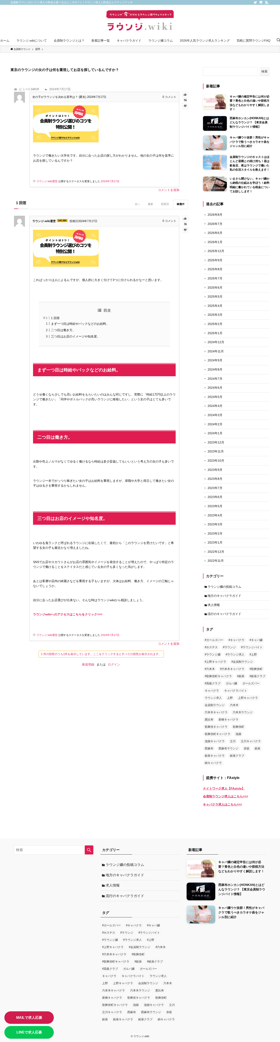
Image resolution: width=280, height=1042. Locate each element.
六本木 (234, 705)
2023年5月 (215, 506)
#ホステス (211, 647)
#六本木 (210, 669)
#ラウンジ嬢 (212, 654)
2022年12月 (216, 551)
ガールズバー (250, 683)
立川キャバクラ (251, 741)
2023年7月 (215, 488)
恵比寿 (209, 719)
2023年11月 (216, 451)
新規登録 (88, 664)
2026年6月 (215, 233)
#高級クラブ (212, 683)
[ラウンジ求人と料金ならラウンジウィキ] (140, 21)
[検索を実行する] (89, 850)
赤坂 (246, 748)
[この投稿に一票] (185, 95)
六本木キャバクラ (216, 712)
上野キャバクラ (248, 697)
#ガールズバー (214, 640)
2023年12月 (216, 442)
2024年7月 (215, 378)
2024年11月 (216, 351)
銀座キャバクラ (215, 755)
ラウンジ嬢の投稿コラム (224, 586)
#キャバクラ (236, 640)
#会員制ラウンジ (242, 661)
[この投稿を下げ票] (185, 106)
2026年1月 (215, 242)
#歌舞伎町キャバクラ (218, 676)
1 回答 (55, 318)
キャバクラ (212, 690)
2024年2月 (215, 424)
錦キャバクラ (213, 763)
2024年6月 (215, 387)
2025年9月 (215, 260)
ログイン (114, 664)
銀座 (257, 748)
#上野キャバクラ (215, 661)
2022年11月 (216, 560)
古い (137, 204)
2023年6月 (215, 497)
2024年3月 (215, 415)
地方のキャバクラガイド (224, 595)
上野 (230, 697)
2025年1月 (215, 333)
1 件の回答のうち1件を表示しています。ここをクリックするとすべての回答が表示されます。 (101, 654)
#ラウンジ (229, 647)
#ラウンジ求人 (235, 654)
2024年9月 (215, 360)
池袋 (238, 734)
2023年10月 (216, 460)
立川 (233, 741)
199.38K (62, 220)
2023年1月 (215, 542)
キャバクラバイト (235, 690)
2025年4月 (215, 305)
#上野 (253, 654)
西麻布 (209, 748)
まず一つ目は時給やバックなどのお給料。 (80, 323)
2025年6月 (215, 287)
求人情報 (214, 605)
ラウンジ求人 (213, 697)
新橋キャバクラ (228, 719)
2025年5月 (215, 296)
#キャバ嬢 (256, 640)
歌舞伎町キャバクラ (217, 734)
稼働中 (181, 204)
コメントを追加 (168, 190)
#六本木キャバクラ (232, 669)
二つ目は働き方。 (63, 330)
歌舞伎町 (238, 726)
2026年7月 (215, 224)
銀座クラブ (237, 755)
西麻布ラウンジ (228, 748)
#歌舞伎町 (256, 669)
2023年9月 (215, 470)
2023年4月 (215, 515)
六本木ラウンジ (243, 712)
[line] (261, 2)
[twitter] (255, 2)
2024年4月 (215, 406)
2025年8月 (215, 269)
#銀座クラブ (257, 676)
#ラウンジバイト (251, 647)
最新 (150, 204)
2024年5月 (215, 397)
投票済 (165, 204)
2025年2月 (215, 324)
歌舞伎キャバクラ (216, 726)
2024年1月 (215, 433)
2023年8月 (215, 478)
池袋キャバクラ (215, 741)
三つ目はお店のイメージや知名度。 (75, 336)
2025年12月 (216, 251)
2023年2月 (215, 533)
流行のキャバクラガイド (224, 614)
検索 (264, 71)
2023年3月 (215, 524)
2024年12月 (216, 342)
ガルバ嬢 (231, 683)
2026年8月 (215, 214)
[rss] (267, 2)
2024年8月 (215, 369)
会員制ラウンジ (215, 705)
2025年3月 (215, 314)
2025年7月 (215, 278)
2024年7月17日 (110, 181)
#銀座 (240, 676)
